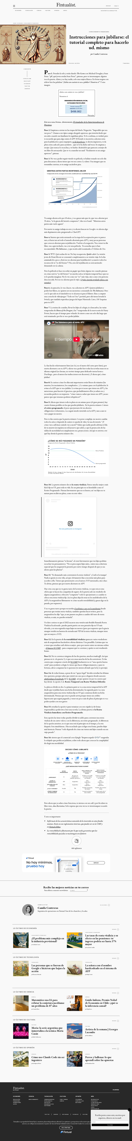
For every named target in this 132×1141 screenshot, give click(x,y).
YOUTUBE (85, 1114)
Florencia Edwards (37, 974)
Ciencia (39, 10)
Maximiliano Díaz (90, 1063)
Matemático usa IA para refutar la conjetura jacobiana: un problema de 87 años (48, 1002)
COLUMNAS (78, 1099)
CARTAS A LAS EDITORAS (79, 1101)
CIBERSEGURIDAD (49, 1099)
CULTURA (63, 1096)
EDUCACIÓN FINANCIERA (16, 1100)
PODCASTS (94, 1101)
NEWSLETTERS (95, 1104)
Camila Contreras (100, 54)
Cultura (47, 10)
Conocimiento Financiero (31, 23)
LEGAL (93, 1107)
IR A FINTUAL (66, 1128)
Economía (18, 10)
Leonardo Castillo (91, 947)
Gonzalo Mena (36, 1009)
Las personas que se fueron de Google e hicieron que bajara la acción (48, 968)
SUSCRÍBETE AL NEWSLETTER (109, 10)
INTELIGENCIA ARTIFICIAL (48, 1101)
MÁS (92, 1096)
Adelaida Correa (36, 944)
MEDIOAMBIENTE (33, 1099)
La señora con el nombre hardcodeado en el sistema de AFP (101, 968)
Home (14, 23)
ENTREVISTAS (95, 1099)
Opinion (34, 1054)
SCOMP (74, 662)
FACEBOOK (27, 83)
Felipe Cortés (89, 974)
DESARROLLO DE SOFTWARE (49, 1104)
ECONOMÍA (16, 1096)
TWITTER (27, 86)
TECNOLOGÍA (48, 1096)
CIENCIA (31, 1096)
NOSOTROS (94, 1105)
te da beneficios (78, 141)
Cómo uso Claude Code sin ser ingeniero (48, 1058)
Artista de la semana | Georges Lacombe (101, 1030)
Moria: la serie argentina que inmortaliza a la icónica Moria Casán (47, 1030)
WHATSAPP (27, 81)
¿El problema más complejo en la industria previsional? (48, 940)
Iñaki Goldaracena (37, 1037)
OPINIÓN (78, 1096)
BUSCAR (108, 5)
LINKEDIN (27, 88)
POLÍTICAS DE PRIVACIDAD (95, 1109)
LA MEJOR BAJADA (96, 1102)
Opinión (56, 10)
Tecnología (29, 10)
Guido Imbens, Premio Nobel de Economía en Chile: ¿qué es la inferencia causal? (101, 1002)
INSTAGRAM (65, 1114)
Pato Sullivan (89, 1035)
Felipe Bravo (89, 1009)
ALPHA (15, 1104)
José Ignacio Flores (37, 1063)
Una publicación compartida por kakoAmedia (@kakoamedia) (70, 554)
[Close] (129, 1109)
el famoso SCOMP (53, 648)
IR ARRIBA (116, 1090)
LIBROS (62, 1101)
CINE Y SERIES (64, 1099)
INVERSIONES (17, 1102)
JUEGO (65, 10)
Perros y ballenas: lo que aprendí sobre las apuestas (99, 1058)
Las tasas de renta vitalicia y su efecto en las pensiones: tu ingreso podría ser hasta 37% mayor (101, 940)
